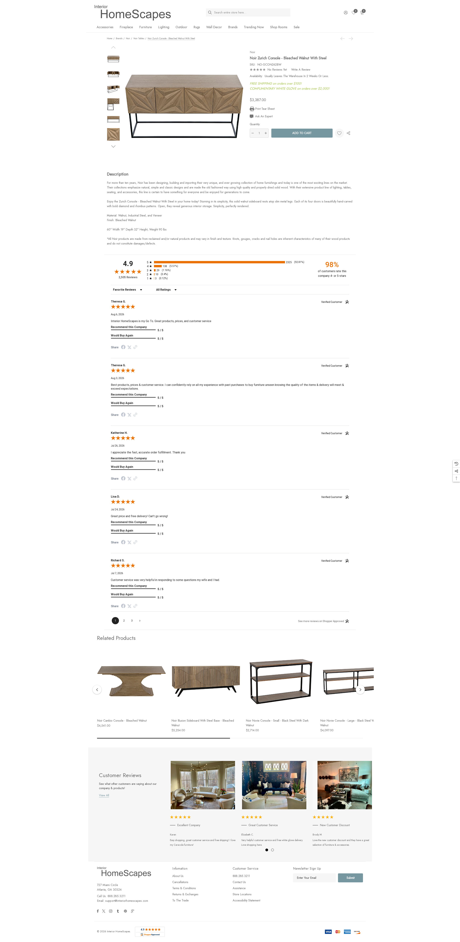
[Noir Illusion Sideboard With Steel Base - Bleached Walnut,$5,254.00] (205, 681)
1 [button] (266, 850)
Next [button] (360, 689)
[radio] (230, 262)
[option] (203, 804)
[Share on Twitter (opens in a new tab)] (129, 347)
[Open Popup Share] (348, 133)
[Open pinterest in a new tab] (126, 911)
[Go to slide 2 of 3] (113, 146)
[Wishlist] (339, 133)
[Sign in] (345, 12)
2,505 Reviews (128, 277)
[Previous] (343, 38)
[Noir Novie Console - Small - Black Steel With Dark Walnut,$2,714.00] (280, 681)
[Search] (210, 12)
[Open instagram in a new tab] (111, 911)
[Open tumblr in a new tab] (118, 911)
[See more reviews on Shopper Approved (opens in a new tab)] (135, 347)
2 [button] (272, 850)
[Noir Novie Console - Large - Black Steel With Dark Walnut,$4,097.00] (354, 681)
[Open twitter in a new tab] (104, 911)
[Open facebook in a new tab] (97, 911)
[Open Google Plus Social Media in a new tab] (133, 911)
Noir (252, 52)
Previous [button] (97, 689)
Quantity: (255, 124)
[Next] (350, 38)
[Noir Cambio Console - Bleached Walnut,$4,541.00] (131, 681)
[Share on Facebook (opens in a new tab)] (123, 347)
